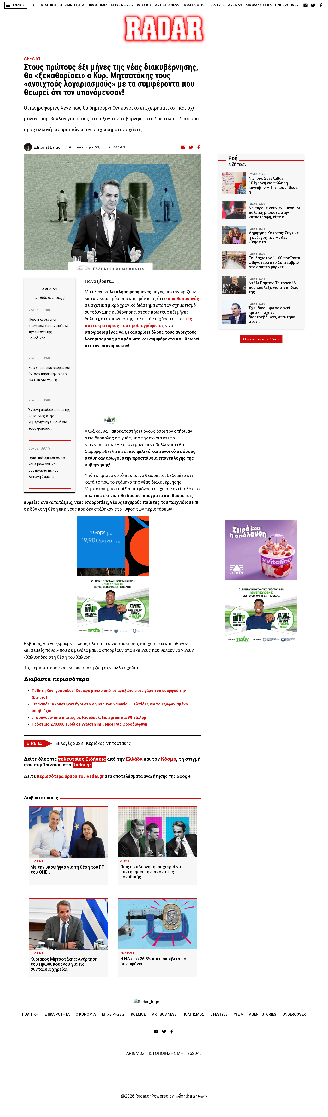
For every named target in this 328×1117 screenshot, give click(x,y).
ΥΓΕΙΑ (238, 1014)
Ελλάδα (134, 759)
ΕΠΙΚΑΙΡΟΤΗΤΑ (71, 5)
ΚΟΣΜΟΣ (144, 5)
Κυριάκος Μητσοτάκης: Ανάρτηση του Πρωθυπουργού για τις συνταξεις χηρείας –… (63, 964)
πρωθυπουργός (183, 298)
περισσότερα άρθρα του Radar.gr (70, 776)
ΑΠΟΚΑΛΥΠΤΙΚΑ (258, 5)
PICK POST (127, 952)
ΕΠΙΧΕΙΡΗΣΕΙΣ (122, 5)
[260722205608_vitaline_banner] (261, 550)
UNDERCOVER (287, 5)
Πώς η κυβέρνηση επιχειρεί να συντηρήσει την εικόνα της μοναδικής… (150, 871)
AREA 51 (235, 5)
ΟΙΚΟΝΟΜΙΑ (97, 5)
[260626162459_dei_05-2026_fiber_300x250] (113, 546)
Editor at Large (47, 147)
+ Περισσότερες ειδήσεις (261, 339)
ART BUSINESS (167, 5)
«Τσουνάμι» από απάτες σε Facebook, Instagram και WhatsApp (89, 717)
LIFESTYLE (216, 5)
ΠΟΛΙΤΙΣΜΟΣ (193, 5)
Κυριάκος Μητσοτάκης (108, 743)
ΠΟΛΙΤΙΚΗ (48, 5)
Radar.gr (82, 765)
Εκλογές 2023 (69, 743)
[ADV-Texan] (140, 419)
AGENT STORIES (262, 1014)
